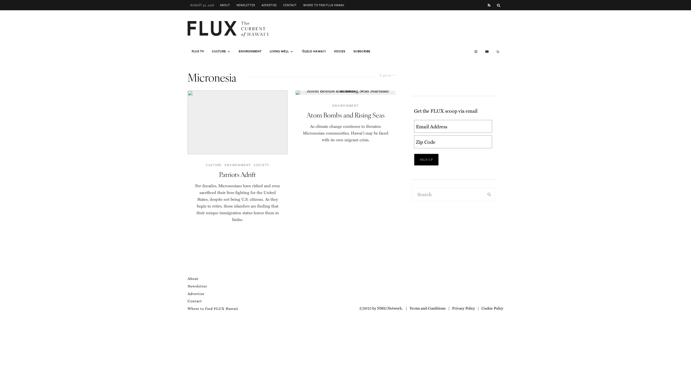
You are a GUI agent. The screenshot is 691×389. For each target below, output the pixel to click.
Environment (250, 51)
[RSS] (489, 5)
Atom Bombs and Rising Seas (346, 115)
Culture (219, 51)
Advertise (269, 5)
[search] (489, 194)
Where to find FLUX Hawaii (323, 5)
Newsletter (245, 5)
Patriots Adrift (237, 174)
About (225, 5)
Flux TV (198, 51)
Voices (339, 51)
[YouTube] (487, 51)
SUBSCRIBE (361, 51)
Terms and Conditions (427, 308)
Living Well (279, 51)
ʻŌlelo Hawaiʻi (314, 51)
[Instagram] (475, 51)
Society (261, 165)
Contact (290, 5)
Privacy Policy (463, 308)
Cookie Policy (492, 308)
